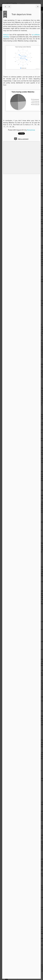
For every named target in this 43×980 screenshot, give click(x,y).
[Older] (9, 6)
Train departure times (21, 14)
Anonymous (31, 130)
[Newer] (5, 6)
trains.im (6, 34)
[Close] (38, 6)
